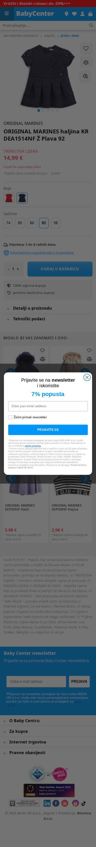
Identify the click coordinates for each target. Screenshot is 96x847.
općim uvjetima (33, 445)
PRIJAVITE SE (48, 429)
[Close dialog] (87, 377)
